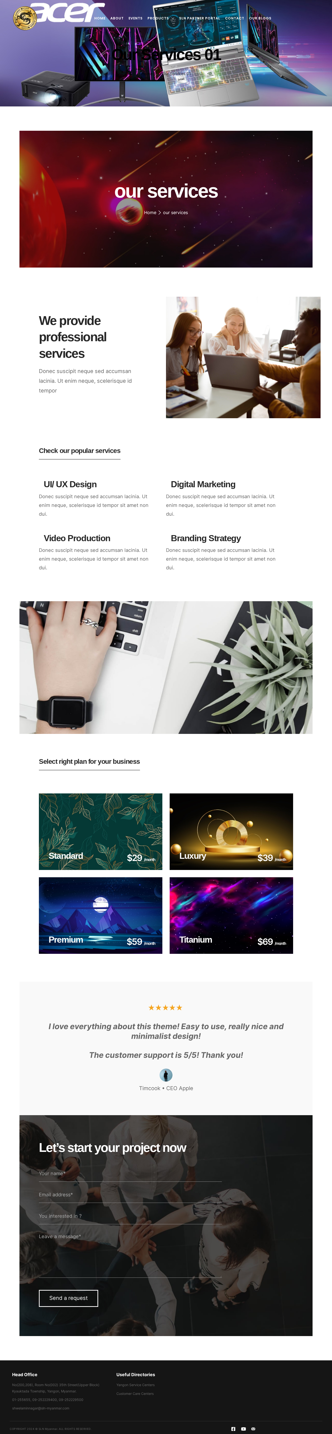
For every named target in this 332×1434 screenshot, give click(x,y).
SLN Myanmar (48, 1429)
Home (146, 73)
